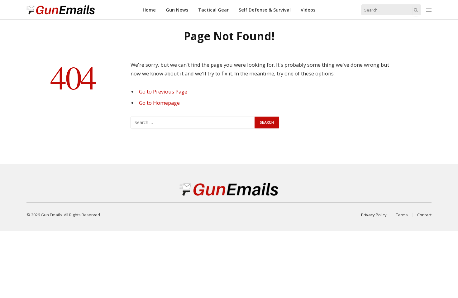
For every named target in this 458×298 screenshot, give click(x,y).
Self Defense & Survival (265, 10)
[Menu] (429, 10)
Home (149, 10)
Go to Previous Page (163, 91)
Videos (308, 10)
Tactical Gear (213, 10)
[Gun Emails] (60, 10)
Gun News (177, 10)
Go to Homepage (159, 102)
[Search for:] (193, 122)
